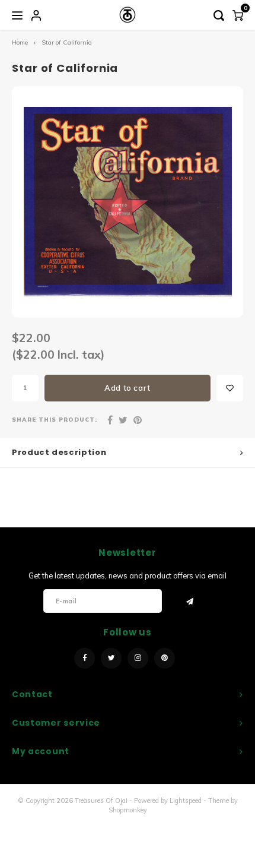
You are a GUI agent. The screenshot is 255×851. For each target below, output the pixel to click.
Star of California (67, 42)
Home (20, 42)
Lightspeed (186, 800)
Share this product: (54, 419)
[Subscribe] (190, 601)
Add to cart (127, 388)
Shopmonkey (128, 810)
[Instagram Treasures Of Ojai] (138, 658)
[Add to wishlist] (229, 388)
